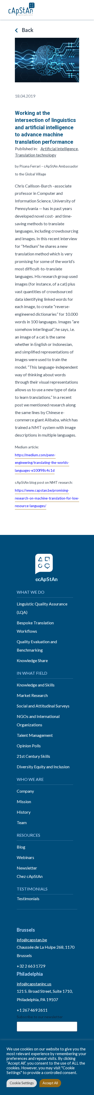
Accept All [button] (50, 1083)
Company (25, 790)
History (24, 811)
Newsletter (27, 867)
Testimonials (28, 898)
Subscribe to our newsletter (40, 1017)
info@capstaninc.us (34, 983)
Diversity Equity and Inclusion (43, 766)
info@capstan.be (32, 939)
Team (22, 822)
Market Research (32, 695)
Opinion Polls (29, 745)
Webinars (25, 857)
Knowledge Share (32, 660)
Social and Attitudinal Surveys (43, 705)
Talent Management (35, 735)
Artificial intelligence (59, 148)
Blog (21, 846)
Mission (24, 801)
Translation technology (35, 154)
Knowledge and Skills (36, 684)
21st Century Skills (33, 756)
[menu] (84, 10)
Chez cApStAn (30, 876)
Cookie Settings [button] (22, 1083)
